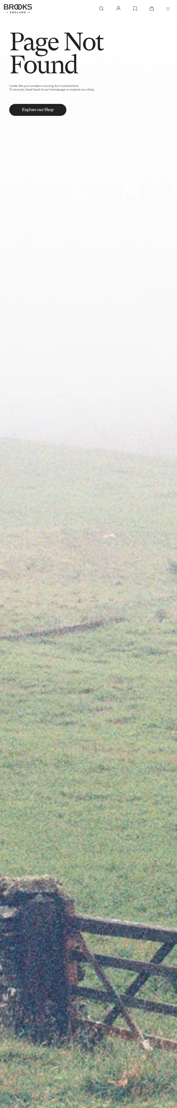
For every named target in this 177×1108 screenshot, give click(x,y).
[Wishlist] (135, 9)
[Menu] (168, 8)
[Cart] (151, 8)
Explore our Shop (37, 110)
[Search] (101, 8)
